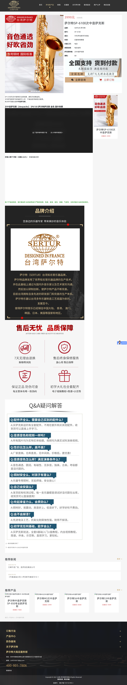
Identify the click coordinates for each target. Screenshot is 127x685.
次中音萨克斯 (20, 618)
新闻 (59, 5)
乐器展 (66, 5)
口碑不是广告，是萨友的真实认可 (21, 567)
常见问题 (67, 679)
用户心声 (97, 5)
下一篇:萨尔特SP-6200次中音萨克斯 (16, 547)
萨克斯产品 (50, 5)
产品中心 (12, 618)
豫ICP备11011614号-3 (66, 683)
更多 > (119, 559)
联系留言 (87, 5)
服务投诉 (60, 679)
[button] (29, 91)
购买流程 (107, 5)
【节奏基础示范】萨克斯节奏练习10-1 (23, 577)
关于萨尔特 (76, 5)
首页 (40, 5)
